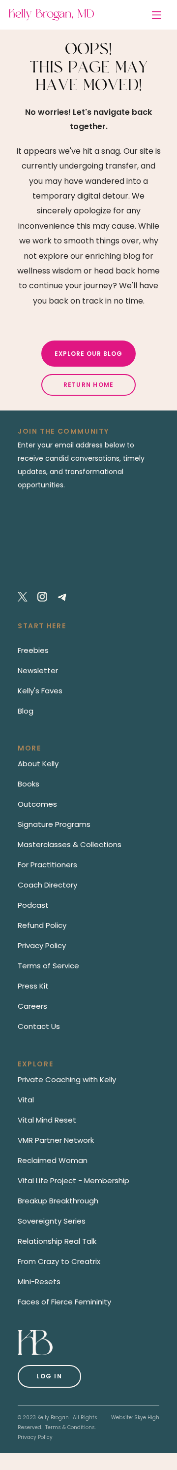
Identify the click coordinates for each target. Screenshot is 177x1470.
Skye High (146, 1417)
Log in (49, 1376)
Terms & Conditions (70, 1427)
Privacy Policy (35, 1437)
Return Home (88, 384)
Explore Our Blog (88, 353)
